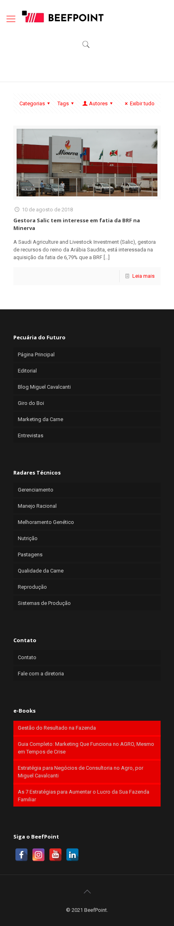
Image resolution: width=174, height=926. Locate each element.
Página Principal (36, 354)
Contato (27, 657)
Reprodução (32, 587)
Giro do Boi (31, 403)
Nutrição (28, 538)
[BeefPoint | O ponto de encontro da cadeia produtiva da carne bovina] (62, 16)
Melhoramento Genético (46, 522)
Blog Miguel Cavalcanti (44, 387)
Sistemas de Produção (44, 603)
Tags (63, 103)
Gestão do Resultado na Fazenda (57, 728)
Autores (98, 103)
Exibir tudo (142, 103)
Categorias (32, 103)
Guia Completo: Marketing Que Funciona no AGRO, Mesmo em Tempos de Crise (86, 748)
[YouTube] (55, 854)
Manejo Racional (37, 506)
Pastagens (30, 554)
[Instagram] (38, 854)
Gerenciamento (35, 490)
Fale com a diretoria (41, 674)
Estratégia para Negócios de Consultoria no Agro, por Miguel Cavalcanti (80, 772)
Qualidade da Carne (41, 571)
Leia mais (143, 276)
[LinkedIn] (72, 854)
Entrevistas (30, 435)
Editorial (27, 371)
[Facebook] (21, 854)
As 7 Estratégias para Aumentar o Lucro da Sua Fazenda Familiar (83, 796)
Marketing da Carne (40, 419)
